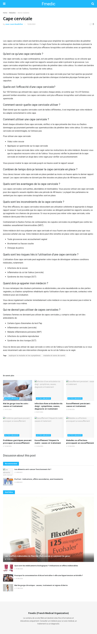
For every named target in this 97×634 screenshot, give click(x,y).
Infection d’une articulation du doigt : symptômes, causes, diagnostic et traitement (48, 406)
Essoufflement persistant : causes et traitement (78, 404)
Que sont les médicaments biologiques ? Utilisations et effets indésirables (46, 565)
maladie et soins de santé (54, 355)
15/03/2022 (31, 24)
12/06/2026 (71, 446)
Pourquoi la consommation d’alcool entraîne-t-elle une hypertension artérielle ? (48, 575)
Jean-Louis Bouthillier (14, 24)
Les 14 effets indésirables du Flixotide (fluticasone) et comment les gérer (37, 556)
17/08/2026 (19, 588)
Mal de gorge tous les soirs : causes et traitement (16, 404)
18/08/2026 (19, 569)
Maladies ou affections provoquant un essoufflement (80, 441)
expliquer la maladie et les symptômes (25, 355)
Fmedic (48, 4)
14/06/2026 (39, 446)
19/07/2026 (7, 409)
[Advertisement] (48, 32)
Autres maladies (23, 13)
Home (5, 13)
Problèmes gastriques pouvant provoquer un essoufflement (17, 441)
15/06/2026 (7, 446)
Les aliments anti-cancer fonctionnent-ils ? (32, 469)
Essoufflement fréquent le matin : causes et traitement (48, 441)
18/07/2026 (39, 412)
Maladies (12, 13)
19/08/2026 (9, 559)
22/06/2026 (71, 409)
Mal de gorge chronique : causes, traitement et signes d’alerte (41, 585)
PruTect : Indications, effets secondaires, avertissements (38, 479)
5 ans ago (19, 472)
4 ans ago (19, 482)
